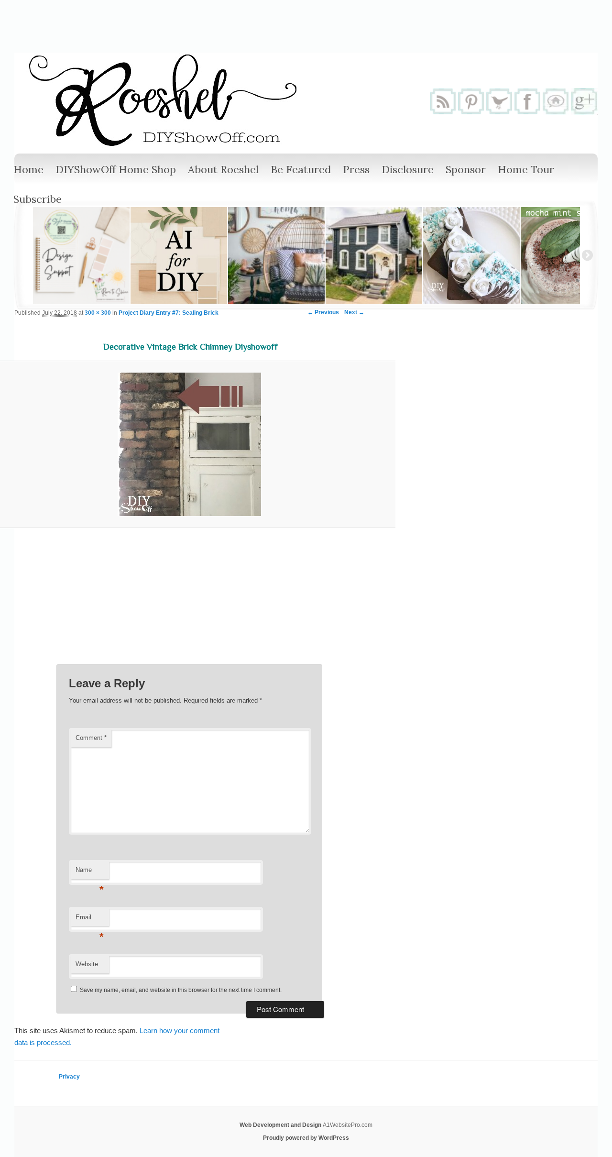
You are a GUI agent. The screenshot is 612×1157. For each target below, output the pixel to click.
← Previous (323, 312)
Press (356, 169)
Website (87, 964)
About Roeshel (223, 169)
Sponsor (466, 169)
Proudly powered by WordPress (306, 1138)
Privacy (69, 1076)
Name (90, 872)
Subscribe (37, 199)
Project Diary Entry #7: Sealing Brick (169, 312)
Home (28, 169)
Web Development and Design (281, 1125)
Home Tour (526, 169)
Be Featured (301, 169)
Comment (91, 737)
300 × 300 (98, 312)
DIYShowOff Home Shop (115, 169)
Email (90, 920)
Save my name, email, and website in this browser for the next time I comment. (181, 990)
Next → (354, 312)
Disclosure (408, 169)
